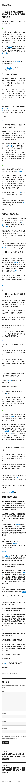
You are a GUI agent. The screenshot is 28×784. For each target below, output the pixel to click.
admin (6, 673)
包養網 (10, 46)
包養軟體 (4, 53)
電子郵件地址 (6, 721)
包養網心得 (16, 262)
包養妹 (4, 121)
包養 (20, 192)
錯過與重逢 (6, 5)
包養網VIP (11, 70)
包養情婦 (9, 67)
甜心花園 (11, 492)
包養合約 (7, 431)
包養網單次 (19, 171)
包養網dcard (17, 61)
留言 (3, 691)
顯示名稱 (4, 713)
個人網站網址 (5, 728)
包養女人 (7, 556)
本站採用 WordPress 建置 (14, 781)
